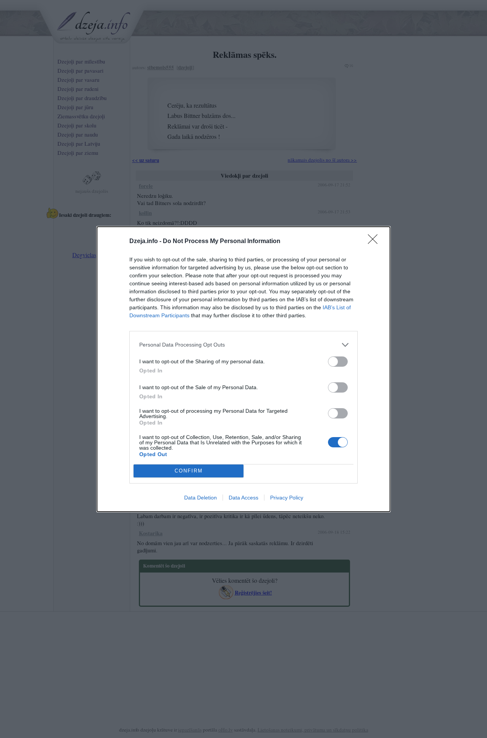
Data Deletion (200, 498)
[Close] (375, 241)
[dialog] (243, 369)
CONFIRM (189, 471)
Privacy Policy (286, 498)
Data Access (243, 498)
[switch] (338, 361)
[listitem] (243, 345)
